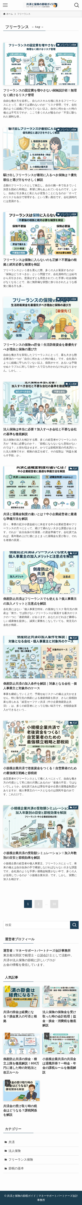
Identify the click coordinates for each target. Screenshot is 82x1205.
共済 (12, 1142)
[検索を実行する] (74, 925)
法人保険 (15, 1151)
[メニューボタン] (5, 5)
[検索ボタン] (77, 5)
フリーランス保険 (21, 1159)
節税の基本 (16, 1168)
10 (54, 904)
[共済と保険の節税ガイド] (41, 5)
